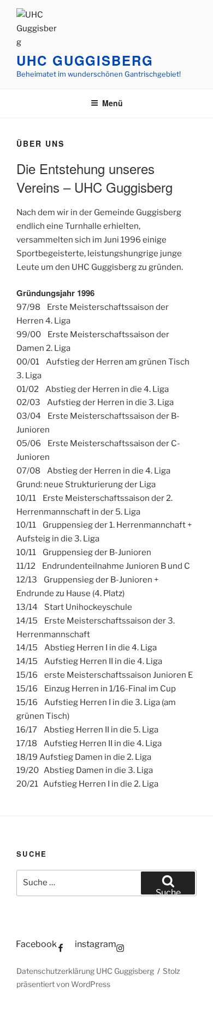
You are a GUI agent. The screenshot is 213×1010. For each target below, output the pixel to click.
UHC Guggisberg (84, 60)
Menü (112, 102)
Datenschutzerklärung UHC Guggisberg (85, 971)
